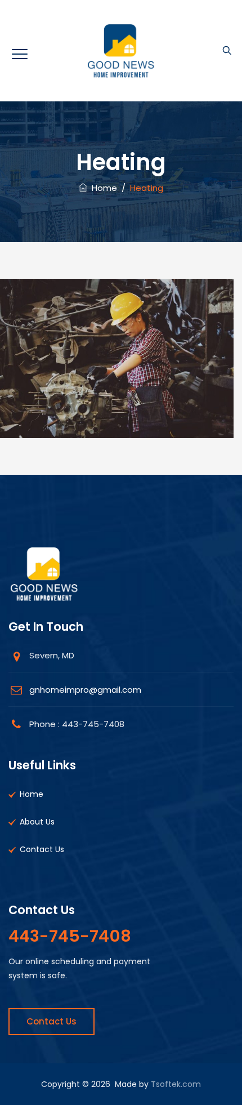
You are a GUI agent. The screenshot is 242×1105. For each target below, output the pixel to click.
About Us (37, 821)
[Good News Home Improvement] (121, 50)
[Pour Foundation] (117, 371)
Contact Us (42, 849)
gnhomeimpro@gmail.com (85, 690)
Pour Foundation (117, 406)
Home (102, 188)
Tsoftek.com (176, 1084)
